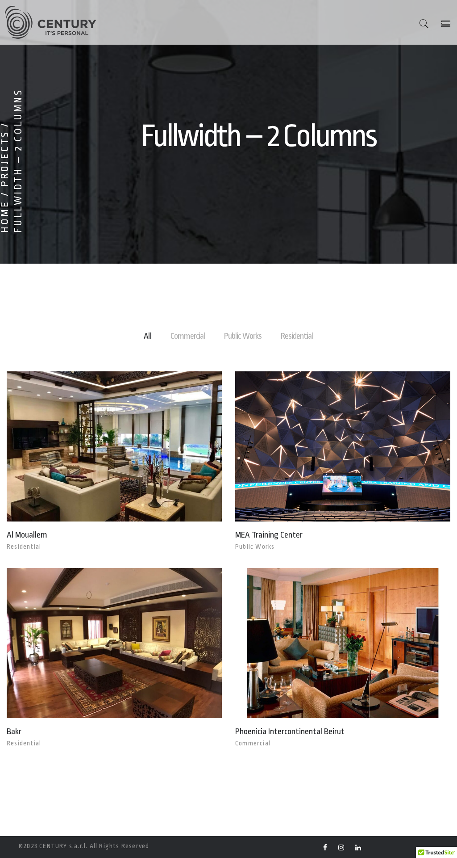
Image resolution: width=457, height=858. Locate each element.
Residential (297, 336)
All (147, 336)
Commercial (187, 336)
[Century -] (49, 22)
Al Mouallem (27, 535)
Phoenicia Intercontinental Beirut (290, 731)
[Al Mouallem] (97, 446)
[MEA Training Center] (326, 446)
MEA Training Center (269, 535)
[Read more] (131, 446)
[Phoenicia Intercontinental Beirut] (326, 643)
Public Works (243, 336)
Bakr (14, 731)
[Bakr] (97, 643)
